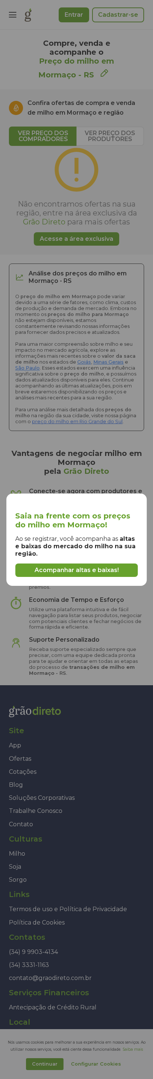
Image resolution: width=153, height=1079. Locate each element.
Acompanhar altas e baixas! (77, 570)
